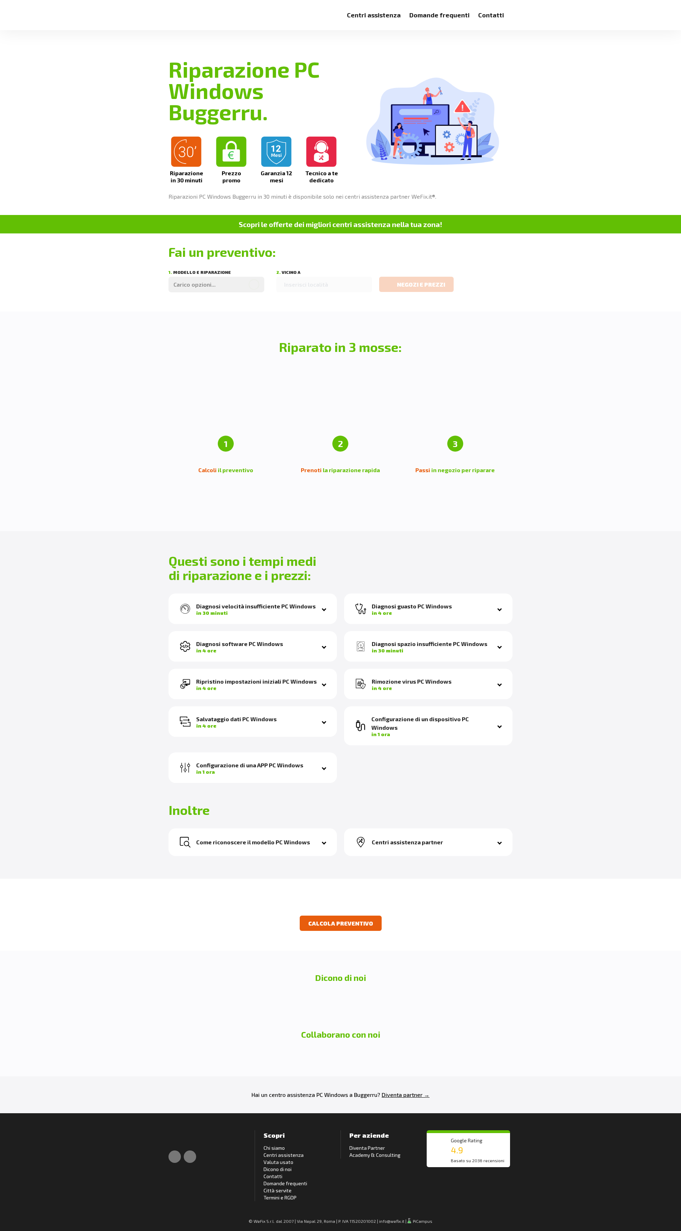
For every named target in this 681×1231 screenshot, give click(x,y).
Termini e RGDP (280, 1197)
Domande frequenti (439, 15)
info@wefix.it (391, 1221)
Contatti (491, 15)
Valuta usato (278, 1162)
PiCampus (422, 1221)
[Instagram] (190, 1156)
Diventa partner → (406, 1094)
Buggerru (365, 1094)
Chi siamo (274, 1148)
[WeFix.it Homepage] (176, 1138)
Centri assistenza (374, 15)
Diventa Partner (367, 1148)
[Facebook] (174, 1156)
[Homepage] (176, 10)
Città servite (278, 1190)
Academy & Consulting (374, 1155)
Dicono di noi (278, 1169)
